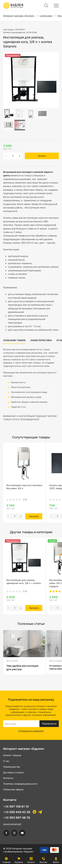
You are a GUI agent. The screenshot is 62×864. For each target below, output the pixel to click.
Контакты (8, 778)
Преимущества (11, 766)
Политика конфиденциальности (20, 783)
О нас (6, 761)
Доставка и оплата (13, 772)
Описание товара (14, 340)
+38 (16, 806)
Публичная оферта (13, 789)
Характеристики (41, 340)
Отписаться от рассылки (31, 731)
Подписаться (49, 723)
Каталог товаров (12, 755)
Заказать (42, 156)
